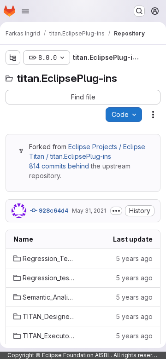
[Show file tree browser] (13, 57)
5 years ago (134, 258)
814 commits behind (59, 166)
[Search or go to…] (139, 11)
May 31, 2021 (89, 210)
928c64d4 (52, 210)
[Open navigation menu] (25, 11)
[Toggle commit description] (116, 211)
